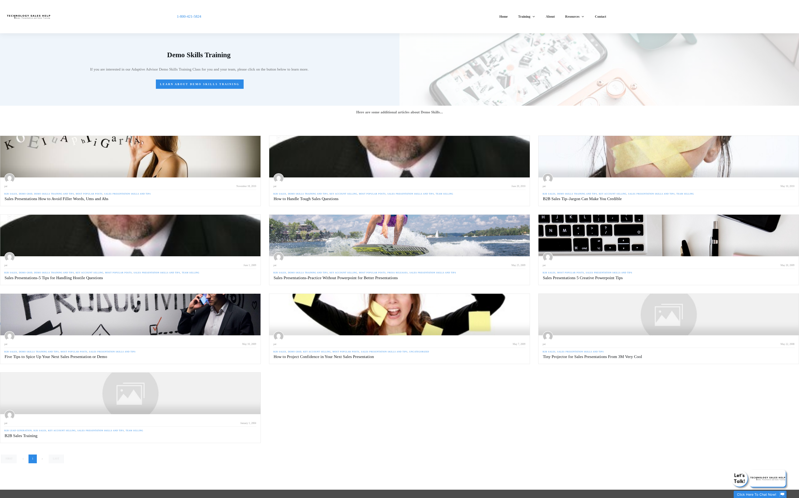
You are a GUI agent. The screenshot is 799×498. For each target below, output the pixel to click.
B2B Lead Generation (18, 430)
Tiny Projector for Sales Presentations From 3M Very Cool (592, 356)
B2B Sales (10, 194)
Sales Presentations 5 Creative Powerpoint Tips (583, 277)
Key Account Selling (343, 194)
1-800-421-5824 (189, 16)
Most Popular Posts (89, 194)
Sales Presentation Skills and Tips (127, 194)
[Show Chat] (782, 494)
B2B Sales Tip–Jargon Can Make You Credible (582, 198)
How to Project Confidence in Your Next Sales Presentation (324, 356)
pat (5, 186)
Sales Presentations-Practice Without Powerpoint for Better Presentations (336, 277)
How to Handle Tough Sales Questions (306, 198)
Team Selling (444, 194)
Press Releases (397, 272)
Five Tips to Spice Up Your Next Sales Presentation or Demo (56, 356)
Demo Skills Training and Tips (54, 194)
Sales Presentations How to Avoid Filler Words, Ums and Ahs (56, 198)
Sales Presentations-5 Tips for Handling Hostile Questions (54, 277)
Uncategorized (419, 352)
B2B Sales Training (21, 435)
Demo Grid (25, 194)
